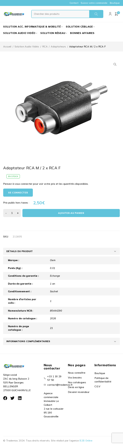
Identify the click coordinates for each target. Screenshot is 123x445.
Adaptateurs (58, 46)
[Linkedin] (20, 398)
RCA (45, 46)
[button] (115, 64)
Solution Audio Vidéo (27, 46)
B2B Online (85, 440)
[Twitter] (12, 398)
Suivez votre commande (94, 3)
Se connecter (18, 192)
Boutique (115, 3)
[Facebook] (5, 398)
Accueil (7, 46)
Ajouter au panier (71, 213)
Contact (74, 3)
